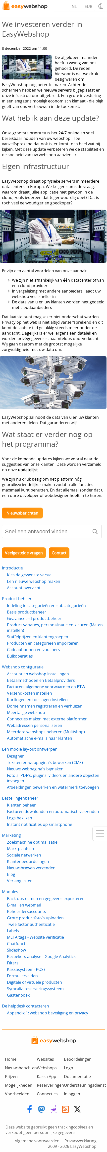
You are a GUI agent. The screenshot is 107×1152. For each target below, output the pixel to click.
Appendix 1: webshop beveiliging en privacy (47, 1013)
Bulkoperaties (20, 656)
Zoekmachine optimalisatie (32, 842)
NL (74, 6)
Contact (59, 553)
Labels (13, 930)
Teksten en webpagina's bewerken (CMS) (45, 762)
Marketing (11, 835)
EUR (88, 6)
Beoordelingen (78, 1059)
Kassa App (46, 1076)
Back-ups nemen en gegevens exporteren (46, 898)
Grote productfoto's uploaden (35, 918)
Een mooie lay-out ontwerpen (29, 749)
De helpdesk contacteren (25, 1006)
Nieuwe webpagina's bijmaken (35, 769)
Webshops (47, 1068)
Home (10, 1059)
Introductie (12, 568)
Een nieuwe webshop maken (33, 581)
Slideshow (16, 950)
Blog (11, 874)
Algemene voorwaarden (37, 1141)
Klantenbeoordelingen (28, 861)
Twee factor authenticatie (31, 924)
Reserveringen (50, 1085)
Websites (45, 1059)
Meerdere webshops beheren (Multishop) (46, 732)
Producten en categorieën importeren (43, 643)
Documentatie (77, 1076)
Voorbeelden (17, 1094)
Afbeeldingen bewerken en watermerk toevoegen (53, 787)
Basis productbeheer (26, 612)
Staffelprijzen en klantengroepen (37, 636)
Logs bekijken (19, 818)
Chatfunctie (18, 943)
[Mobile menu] (99, 834)
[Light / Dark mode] (102, 6)
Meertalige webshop (26, 712)
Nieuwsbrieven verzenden (31, 868)
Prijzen (11, 1076)
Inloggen (72, 1094)
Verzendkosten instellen (29, 693)
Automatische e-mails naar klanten (39, 738)
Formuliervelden (22, 976)
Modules (10, 891)
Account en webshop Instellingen (38, 674)
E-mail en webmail (24, 905)
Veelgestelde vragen (24, 553)
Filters (12, 963)
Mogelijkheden (18, 1085)
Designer (15, 756)
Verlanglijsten (20, 880)
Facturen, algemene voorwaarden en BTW (46, 686)
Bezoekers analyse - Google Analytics (41, 956)
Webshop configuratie (23, 667)
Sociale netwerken (24, 855)
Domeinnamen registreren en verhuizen (44, 706)
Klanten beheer (21, 805)
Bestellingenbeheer (20, 798)
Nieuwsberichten (22, 513)
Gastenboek (18, 995)
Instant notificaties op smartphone (39, 824)
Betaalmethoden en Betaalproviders (41, 680)
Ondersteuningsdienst (85, 1085)
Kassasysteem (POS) (26, 969)
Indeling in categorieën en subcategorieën (46, 605)
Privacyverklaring (80, 1141)
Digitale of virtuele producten (34, 982)
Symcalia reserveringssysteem (35, 988)
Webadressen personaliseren (34, 725)
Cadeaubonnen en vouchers (33, 649)
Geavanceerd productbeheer (34, 618)
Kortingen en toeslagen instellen (37, 699)
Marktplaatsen (20, 848)
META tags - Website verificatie (35, 937)
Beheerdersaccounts (26, 911)
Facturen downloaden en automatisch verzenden (53, 811)
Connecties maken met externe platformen (47, 719)
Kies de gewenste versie (29, 575)
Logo (68, 1068)
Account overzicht (24, 587)
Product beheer (17, 598)
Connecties (47, 1094)
